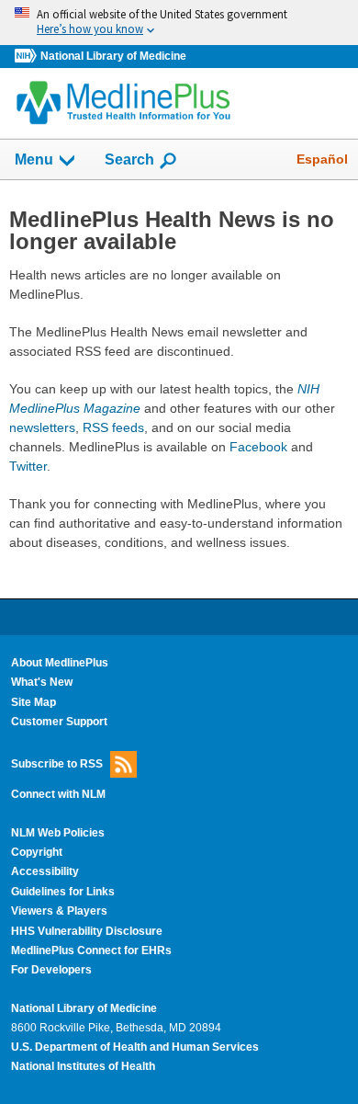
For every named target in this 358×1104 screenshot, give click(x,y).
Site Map (33, 702)
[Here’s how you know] (179, 22)
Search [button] (129, 159)
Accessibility (45, 871)
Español (322, 159)
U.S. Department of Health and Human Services (135, 1047)
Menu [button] (34, 159)
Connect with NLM (58, 794)
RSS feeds (113, 427)
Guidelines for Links (63, 891)
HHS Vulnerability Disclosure (86, 931)
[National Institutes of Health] (27, 56)
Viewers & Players (59, 911)
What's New (42, 682)
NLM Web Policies (58, 832)
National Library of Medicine (113, 56)
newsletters (42, 427)
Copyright (36, 852)
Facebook (258, 446)
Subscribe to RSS (57, 763)
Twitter (28, 466)
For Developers (51, 969)
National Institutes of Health (83, 1066)
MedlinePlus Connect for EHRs (91, 950)
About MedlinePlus (59, 662)
